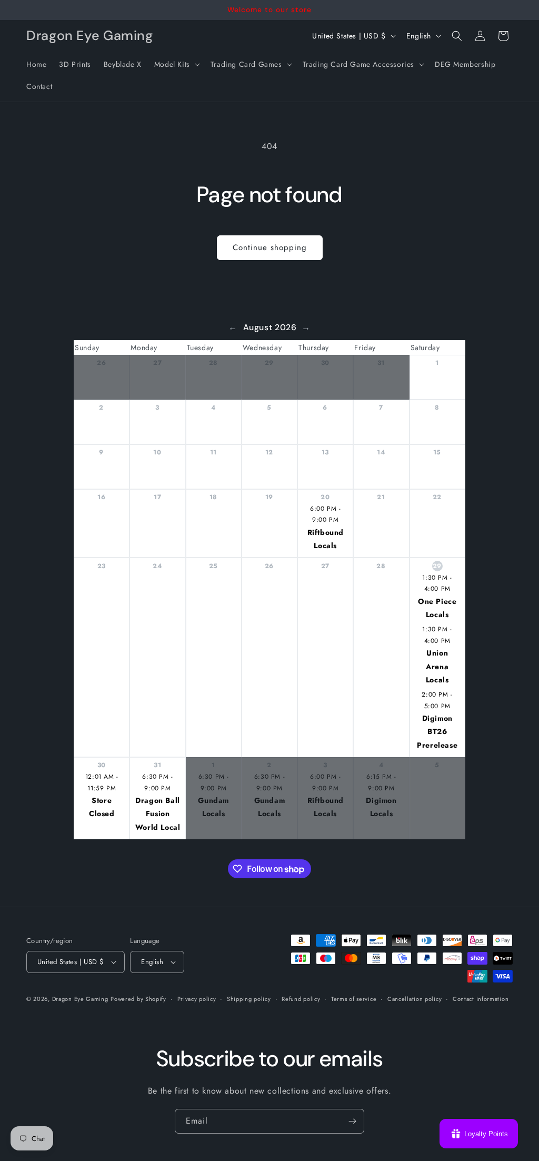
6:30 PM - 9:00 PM (157, 782)
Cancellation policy (414, 999)
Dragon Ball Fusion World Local (158, 813)
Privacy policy (196, 999)
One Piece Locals (437, 608)
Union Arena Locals (437, 666)
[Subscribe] (352, 1121)
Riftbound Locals (325, 539)
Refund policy (301, 999)
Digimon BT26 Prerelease (437, 731)
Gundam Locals (213, 807)
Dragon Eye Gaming (80, 999)
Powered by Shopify (138, 999)
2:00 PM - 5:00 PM (437, 700)
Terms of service (353, 999)
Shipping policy (249, 999)
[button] (176, 64)
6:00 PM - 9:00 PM (325, 514)
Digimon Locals (381, 807)
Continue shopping (270, 247)
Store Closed (102, 807)
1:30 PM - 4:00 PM (437, 583)
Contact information (480, 999)
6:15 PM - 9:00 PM (381, 782)
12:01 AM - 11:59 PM (101, 782)
